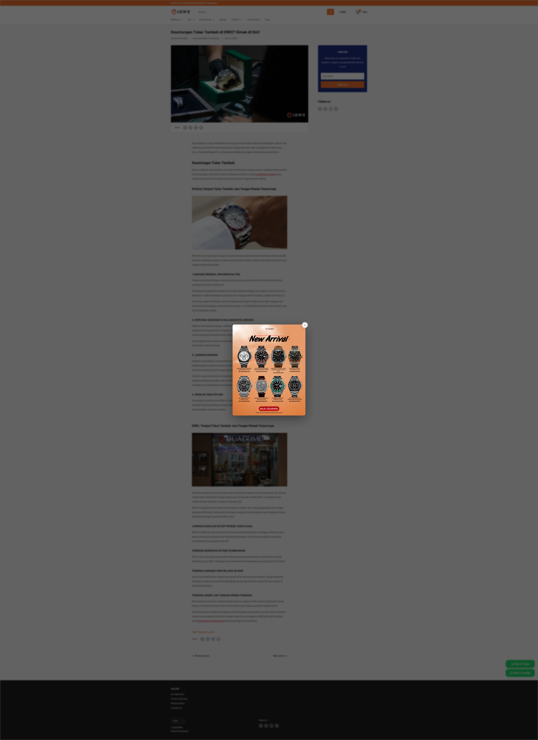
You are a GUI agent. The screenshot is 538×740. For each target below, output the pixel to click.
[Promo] (269, 370)
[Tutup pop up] (304, 325)
